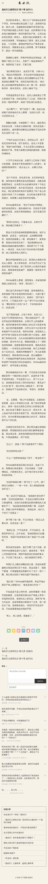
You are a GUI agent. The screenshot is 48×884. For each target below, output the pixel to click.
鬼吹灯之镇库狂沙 (27, 12)
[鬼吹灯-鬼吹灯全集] (24, 3)
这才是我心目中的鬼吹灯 (14, 832)
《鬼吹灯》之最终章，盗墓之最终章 (18, 863)
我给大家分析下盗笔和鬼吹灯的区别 (18, 842)
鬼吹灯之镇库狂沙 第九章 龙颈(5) (17, 650)
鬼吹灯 (30, 877)
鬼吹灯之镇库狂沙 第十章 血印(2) (17, 658)
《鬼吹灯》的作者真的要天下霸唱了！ (19, 837)
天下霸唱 (24, 877)
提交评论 (40, 681)
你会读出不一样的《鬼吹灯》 (16, 814)
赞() (24, 640)
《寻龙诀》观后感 (11, 858)
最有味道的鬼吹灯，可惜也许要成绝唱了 (20, 827)
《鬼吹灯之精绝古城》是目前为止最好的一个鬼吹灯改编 (23, 821)
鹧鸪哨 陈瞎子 (9, 853)
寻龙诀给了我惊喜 (11, 847)
